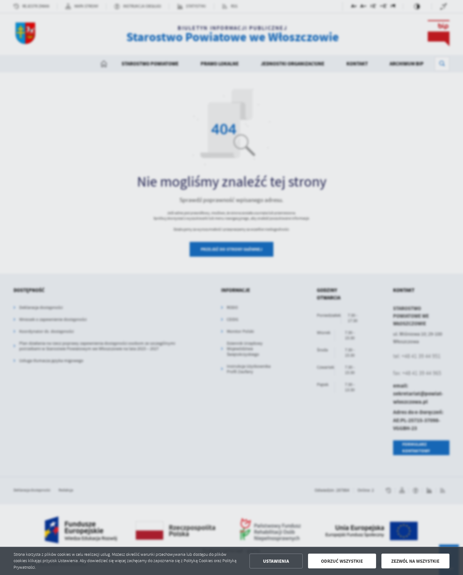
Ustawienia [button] (276, 561)
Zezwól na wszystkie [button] (415, 561)
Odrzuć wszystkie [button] (342, 561)
